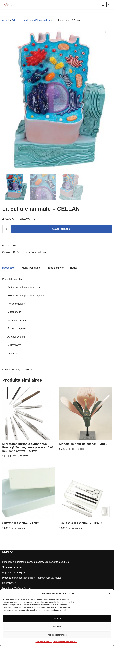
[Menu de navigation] (103, 4)
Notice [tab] (73, 267)
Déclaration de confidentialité (65, 642)
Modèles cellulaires (41, 20)
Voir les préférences (57, 635)
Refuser (57, 626)
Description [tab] (8, 267)
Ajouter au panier (61, 229)
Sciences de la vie (20, 20)
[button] (109, 593)
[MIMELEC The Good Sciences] (11, 4)
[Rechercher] (109, 5)
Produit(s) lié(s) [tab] (55, 267)
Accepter (57, 618)
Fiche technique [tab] (31, 267)
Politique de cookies (44, 642)
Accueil (5, 20)
